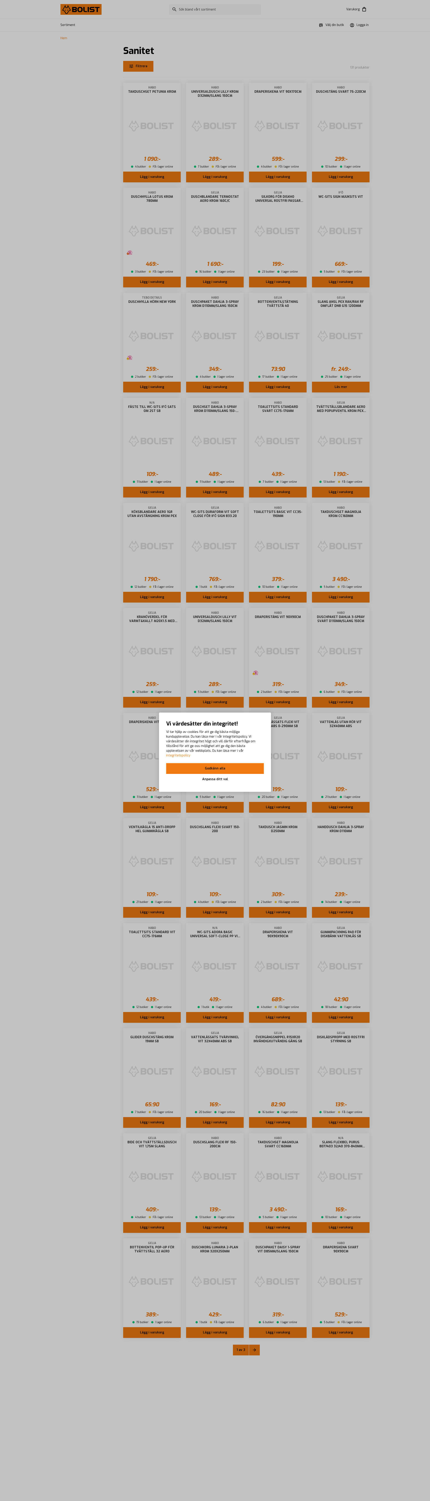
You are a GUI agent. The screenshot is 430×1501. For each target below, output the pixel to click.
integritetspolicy (178, 755)
